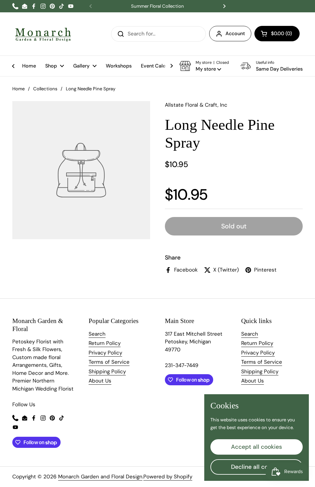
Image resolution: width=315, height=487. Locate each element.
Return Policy (105, 343)
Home (18, 89)
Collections (45, 89)
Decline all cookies (256, 467)
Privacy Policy (105, 352)
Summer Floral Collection (157, 6)
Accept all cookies (256, 447)
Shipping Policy (107, 371)
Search (97, 333)
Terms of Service (109, 361)
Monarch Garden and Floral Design (100, 476)
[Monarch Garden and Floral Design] (43, 33)
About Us (100, 380)
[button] (277, 33)
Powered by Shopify (167, 476)
